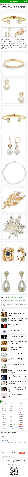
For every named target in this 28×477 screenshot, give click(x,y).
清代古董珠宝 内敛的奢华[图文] (16, 336)
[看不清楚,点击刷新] (13, 452)
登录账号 (10, 440)
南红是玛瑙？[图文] (13, 324)
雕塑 (17, 461)
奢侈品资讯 (7, 297)
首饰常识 (21, 297)
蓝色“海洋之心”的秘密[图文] (15, 330)
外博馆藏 (18, 460)
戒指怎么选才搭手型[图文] (15, 359)
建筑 (25, 460)
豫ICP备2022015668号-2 (14, 466)
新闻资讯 (3, 460)
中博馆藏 (13, 460)
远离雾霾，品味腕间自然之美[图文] (17, 364)
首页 (1, 4)
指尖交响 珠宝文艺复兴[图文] (15, 353)
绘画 (11, 461)
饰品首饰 (9, 4)
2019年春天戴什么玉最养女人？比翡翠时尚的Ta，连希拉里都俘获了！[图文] (17, 389)
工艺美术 (5, 4)
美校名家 (8, 460)
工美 (22, 460)
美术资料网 (17, 464)
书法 (14, 461)
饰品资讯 (14, 297)
